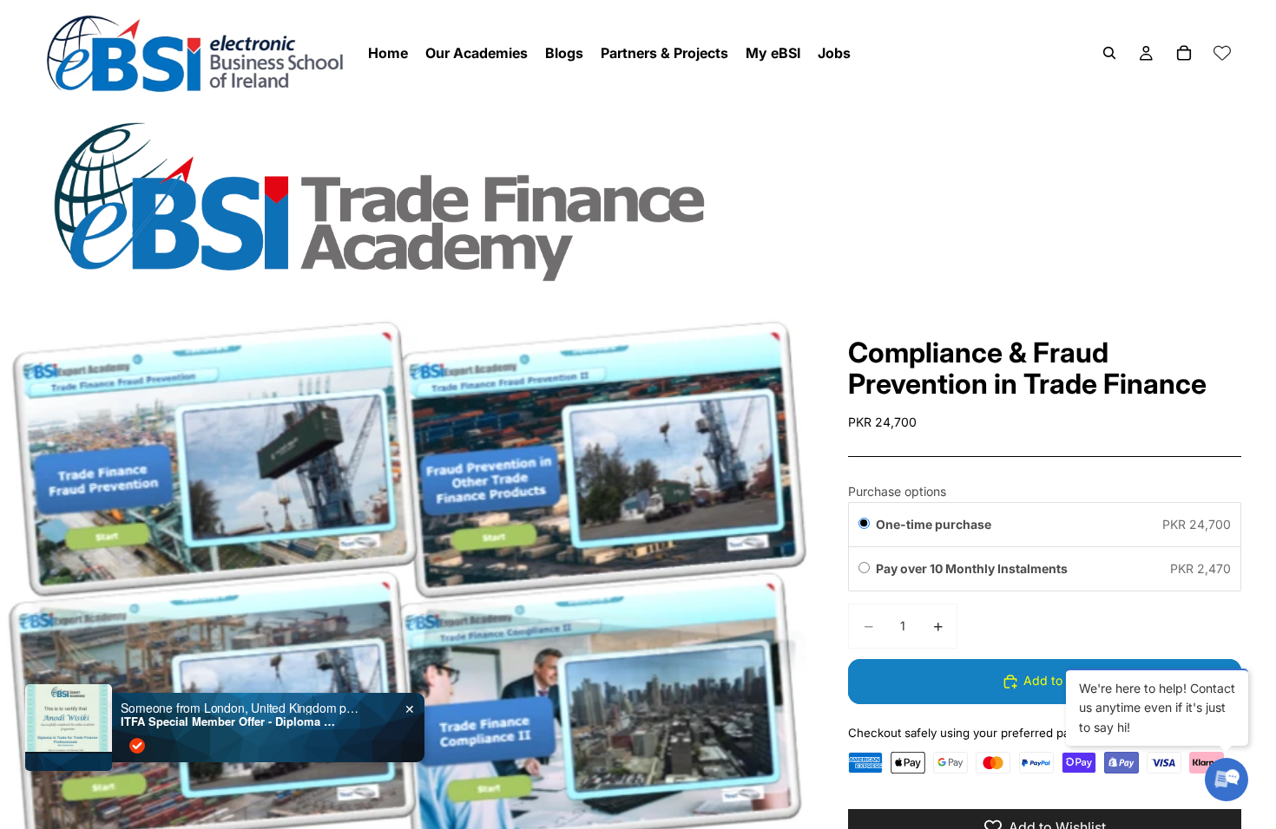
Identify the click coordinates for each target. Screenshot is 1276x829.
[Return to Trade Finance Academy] (638, 201)
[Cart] (1184, 53)
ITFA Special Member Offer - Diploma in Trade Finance (229, 721)
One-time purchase (933, 524)
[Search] (1109, 53)
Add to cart (1056, 680)
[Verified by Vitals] (137, 746)
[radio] (864, 524)
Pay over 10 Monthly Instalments (973, 568)
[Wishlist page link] (1222, 53)
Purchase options (897, 491)
